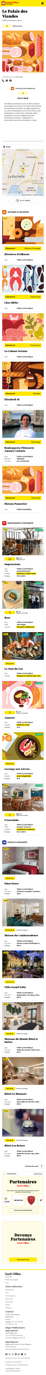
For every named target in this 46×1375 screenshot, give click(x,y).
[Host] (23, 605)
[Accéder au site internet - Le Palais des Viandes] (7, 80)
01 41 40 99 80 (17, 1322)
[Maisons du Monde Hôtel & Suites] (23, 1028)
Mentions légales (11, 1280)
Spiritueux (9, 1299)
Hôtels (7, 1305)
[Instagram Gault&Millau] (9, 1354)
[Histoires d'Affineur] (23, 240)
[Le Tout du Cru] (23, 655)
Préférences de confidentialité (16, 1365)
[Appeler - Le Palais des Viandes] (4, 80)
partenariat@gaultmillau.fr (15, 1338)
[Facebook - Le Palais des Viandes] (11, 80)
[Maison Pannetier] (23, 489)
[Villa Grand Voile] (23, 975)
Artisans (8, 1308)
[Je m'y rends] (23, 175)
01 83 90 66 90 (10, 1347)
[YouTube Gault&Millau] (22, 1354)
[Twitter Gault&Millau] (13, 1354)
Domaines (9, 1302)
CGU (7, 1283)
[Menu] (42, 3)
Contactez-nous (11, 1324)
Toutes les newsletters (13, 1362)
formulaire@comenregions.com (17, 1349)
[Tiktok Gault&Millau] (19, 1354)
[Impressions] (23, 553)
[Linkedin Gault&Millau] (16, 1354)
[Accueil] (13, 2)
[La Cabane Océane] (23, 336)
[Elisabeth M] (23, 385)
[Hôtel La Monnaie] (23, 1082)
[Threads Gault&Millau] (25, 1354)
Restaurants (9, 1290)
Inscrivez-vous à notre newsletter (17, 1358)
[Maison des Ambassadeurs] (23, 924)
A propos (8, 1277)
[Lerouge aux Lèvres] (23, 757)
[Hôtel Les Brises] (23, 1134)
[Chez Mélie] (23, 288)
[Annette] (23, 705)
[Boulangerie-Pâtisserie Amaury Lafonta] (23, 437)
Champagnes (10, 1296)
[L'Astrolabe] (23, 809)
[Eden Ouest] (23, 872)
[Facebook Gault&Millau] (6, 1354)
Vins (7, 1293)
